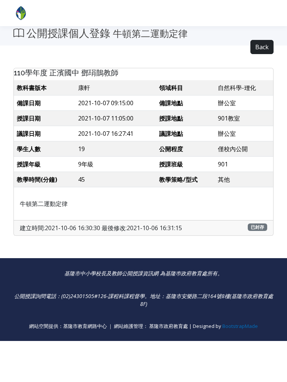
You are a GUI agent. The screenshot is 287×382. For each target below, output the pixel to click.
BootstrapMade (240, 326)
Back (262, 47)
